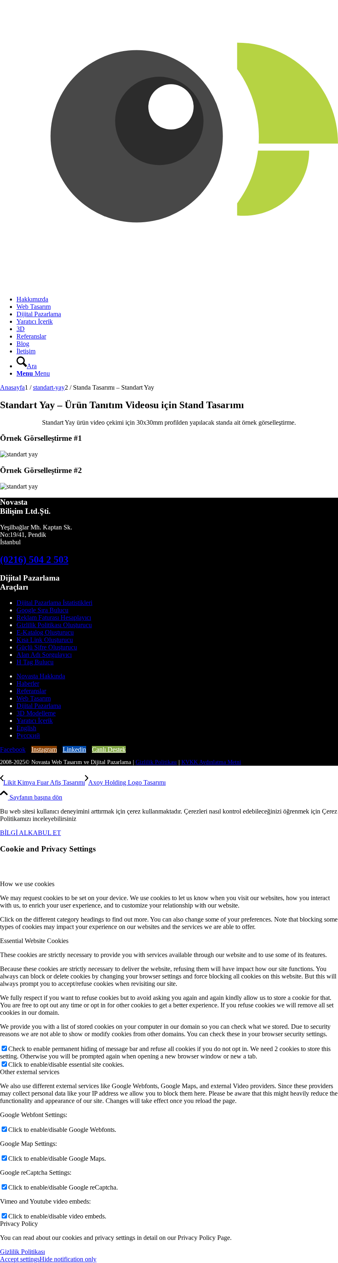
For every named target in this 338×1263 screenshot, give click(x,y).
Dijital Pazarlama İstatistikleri (54, 602)
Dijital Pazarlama (38, 705)
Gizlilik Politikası (156, 762)
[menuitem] (177, 299)
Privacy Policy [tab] (19, 1223)
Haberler (27, 683)
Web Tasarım (33, 698)
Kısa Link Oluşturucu (44, 639)
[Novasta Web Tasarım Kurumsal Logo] (169, 285)
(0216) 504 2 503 (34, 559)
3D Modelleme (36, 713)
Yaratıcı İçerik (34, 720)
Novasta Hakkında (40, 676)
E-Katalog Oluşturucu (45, 632)
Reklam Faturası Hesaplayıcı (53, 617)
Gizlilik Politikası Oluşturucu (54, 624)
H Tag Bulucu (35, 662)
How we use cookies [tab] (27, 883)
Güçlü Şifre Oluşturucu (46, 647)
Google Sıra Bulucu (42, 610)
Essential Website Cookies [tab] (34, 940)
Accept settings (20, 1259)
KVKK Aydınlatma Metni (211, 762)
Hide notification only (68, 1259)
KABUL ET (44, 832)
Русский (28, 735)
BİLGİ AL (14, 832)
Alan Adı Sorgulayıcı (44, 654)
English (26, 727)
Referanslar (31, 690)
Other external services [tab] (29, 1071)
